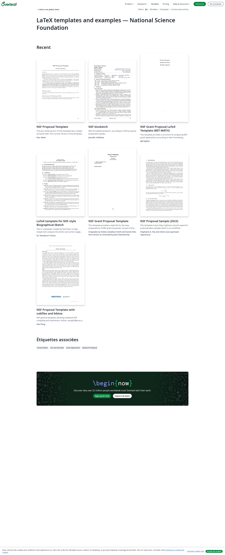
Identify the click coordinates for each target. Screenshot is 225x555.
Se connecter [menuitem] (215, 4)
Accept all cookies (214, 551)
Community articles (179, 9)
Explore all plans (122, 396)
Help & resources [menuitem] (180, 4)
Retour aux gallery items (48, 9)
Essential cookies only (195, 551)
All (146, 9)
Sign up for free (102, 396)
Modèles (154, 9)
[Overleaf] (9, 4)
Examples (164, 9)
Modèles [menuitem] (155, 4)
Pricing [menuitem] (166, 4)
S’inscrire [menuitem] (200, 4)
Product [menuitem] (128, 4)
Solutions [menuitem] (141, 4)
